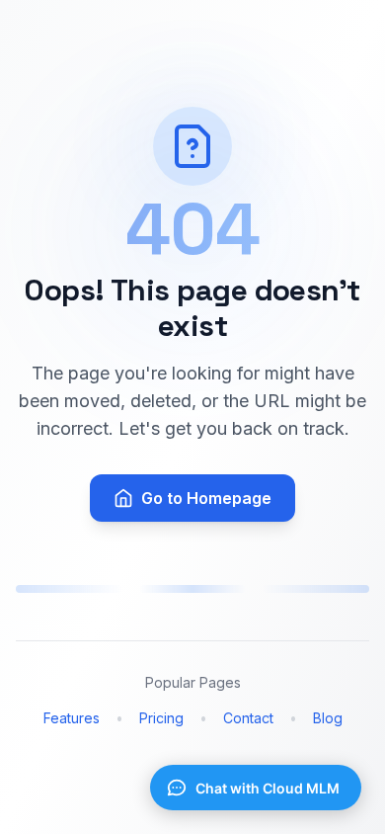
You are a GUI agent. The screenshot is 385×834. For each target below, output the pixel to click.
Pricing (161, 717)
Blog (328, 717)
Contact (248, 717)
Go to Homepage (206, 498)
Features (71, 717)
